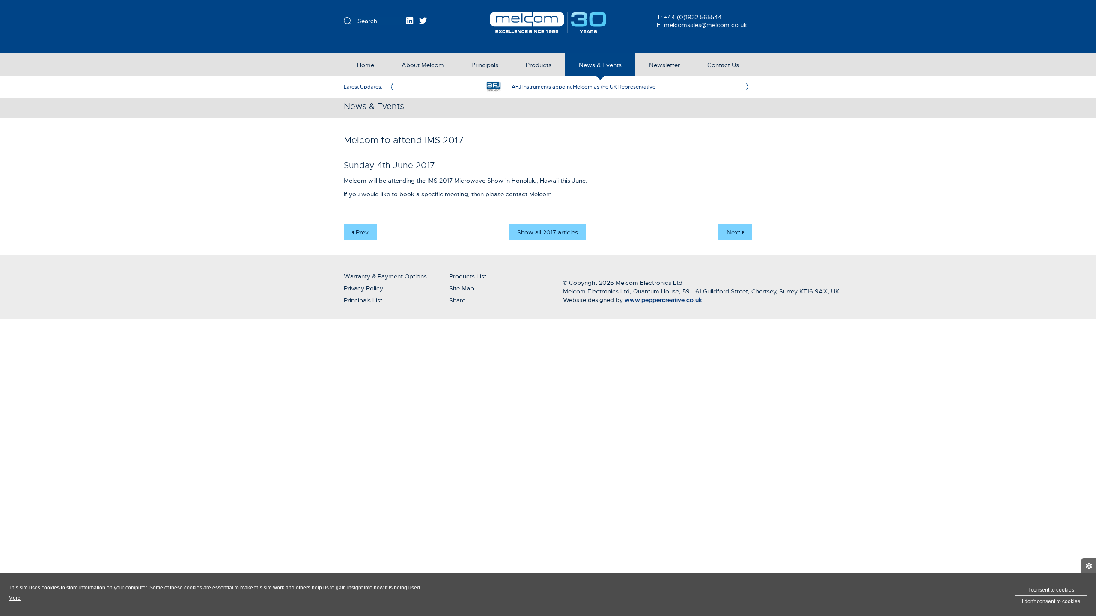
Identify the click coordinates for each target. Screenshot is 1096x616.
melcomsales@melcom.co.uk (705, 25)
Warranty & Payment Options (385, 276)
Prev (361, 232)
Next (734, 232)
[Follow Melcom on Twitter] (423, 21)
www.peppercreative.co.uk (663, 300)
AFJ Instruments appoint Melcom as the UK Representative (583, 86)
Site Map (461, 288)
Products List (467, 276)
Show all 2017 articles (547, 232)
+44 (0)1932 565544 (693, 17)
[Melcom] (548, 22)
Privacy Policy (363, 288)
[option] (569, 87)
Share (457, 300)
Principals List (363, 300)
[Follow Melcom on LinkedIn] (409, 21)
